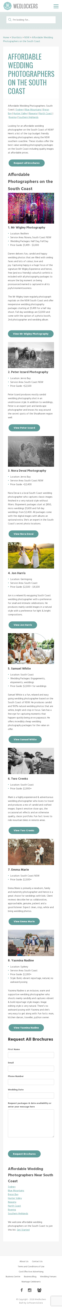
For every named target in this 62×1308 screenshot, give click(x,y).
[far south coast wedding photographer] (31, 773)
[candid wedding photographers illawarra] (31, 955)
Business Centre (13, 1276)
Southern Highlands (28, 117)
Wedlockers (20, 6)
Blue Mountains (33, 110)
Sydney (19, 110)
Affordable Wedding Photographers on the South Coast (28, 39)
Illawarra (33, 114)
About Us (24, 1261)
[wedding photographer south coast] (31, 663)
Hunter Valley (20, 114)
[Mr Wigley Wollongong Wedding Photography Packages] (31, 222)
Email (11, 1063)
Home (6, 38)
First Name (14, 1049)
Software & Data (35, 1303)
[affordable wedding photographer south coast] (31, 367)
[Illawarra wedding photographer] (31, 567)
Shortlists (17, 38)
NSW (26, 38)
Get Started (23, 1230)
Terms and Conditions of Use (31, 1266)
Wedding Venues (48, 1276)
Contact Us (37, 1261)
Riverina (13, 117)
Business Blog (30, 1276)
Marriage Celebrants (31, 1281)
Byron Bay (13, 1194)
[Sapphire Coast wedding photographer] (31, 864)
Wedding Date (16, 1090)
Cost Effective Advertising (31, 1271)
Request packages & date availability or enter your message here (29, 1105)
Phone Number (16, 1076)
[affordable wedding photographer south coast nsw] (31, 465)
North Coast (45, 114)
